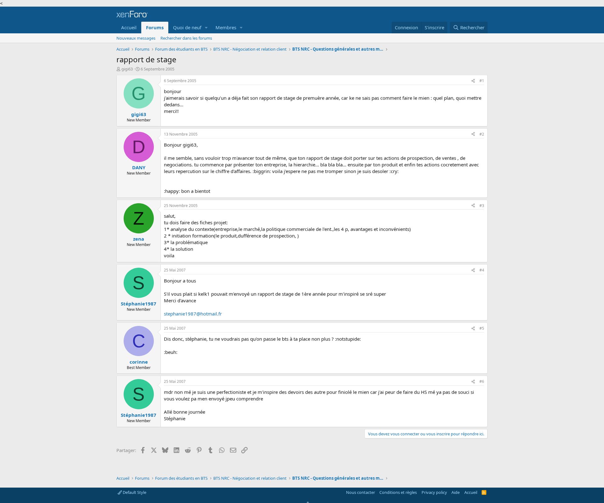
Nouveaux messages (135, 38)
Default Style (134, 492)
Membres (225, 27)
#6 (481, 381)
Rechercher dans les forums (186, 38)
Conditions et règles (398, 492)
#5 (481, 328)
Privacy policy (434, 492)
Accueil (129, 27)
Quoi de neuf (187, 27)
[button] (206, 27)
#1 (481, 80)
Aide (455, 492)
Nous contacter (360, 492)
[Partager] (473, 81)
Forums (155, 27)
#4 (481, 270)
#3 (481, 205)
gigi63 (127, 69)
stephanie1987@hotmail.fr (193, 313)
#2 (481, 134)
